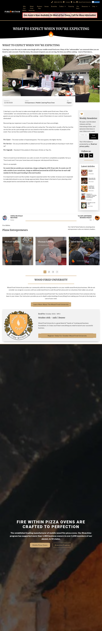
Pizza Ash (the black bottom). (92, 179)
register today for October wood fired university (67, 336)
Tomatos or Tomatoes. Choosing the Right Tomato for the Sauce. (91, 195)
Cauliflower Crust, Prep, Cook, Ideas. (92, 187)
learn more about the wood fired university (51, 304)
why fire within (24, 8)
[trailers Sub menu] (65, 6)
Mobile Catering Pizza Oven (45, 103)
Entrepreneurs (30, 103)
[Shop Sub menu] (96, 6)
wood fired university (32, 8)
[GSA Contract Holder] (96, 2)
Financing (71, 6)
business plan (39, 7)
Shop (93, 6)
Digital (69, 103)
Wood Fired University (84, 2)
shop (74, 2)
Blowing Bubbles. (91, 171)
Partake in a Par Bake (91, 203)
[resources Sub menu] (89, 6)
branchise (54, 6)
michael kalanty (12, 242)
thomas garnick (46, 242)
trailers (61, 6)
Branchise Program (62, 545)
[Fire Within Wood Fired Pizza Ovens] (12, 11)
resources (85, 6)
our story (77, 7)
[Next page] (57, 271)
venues (46, 6)
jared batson (77, 242)
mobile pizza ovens (39, 545)
